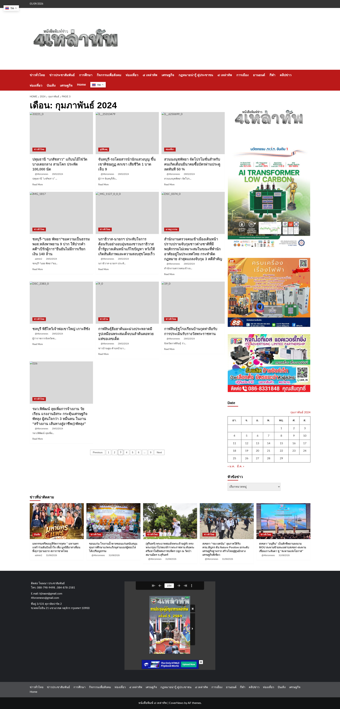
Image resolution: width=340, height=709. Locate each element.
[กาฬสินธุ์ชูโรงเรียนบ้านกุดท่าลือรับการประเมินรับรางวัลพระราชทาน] (193, 303)
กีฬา (272, 75)
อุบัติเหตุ (103, 149)
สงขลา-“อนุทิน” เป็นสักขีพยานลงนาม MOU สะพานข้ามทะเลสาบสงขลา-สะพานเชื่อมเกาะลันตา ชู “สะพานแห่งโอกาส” (282, 547)
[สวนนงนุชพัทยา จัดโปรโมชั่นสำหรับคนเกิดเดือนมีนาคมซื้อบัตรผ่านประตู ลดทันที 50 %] (193, 133)
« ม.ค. (231, 466)
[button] (308, 80)
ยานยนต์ (259, 75)
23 (294, 450)
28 (268, 458)
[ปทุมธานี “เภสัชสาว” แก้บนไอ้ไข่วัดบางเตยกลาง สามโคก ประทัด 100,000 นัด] (61, 133)
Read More (37, 185)
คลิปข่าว (285, 75)
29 (281, 458)
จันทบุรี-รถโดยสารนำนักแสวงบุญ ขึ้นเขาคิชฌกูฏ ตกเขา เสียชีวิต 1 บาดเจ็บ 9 (127, 164)
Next (159, 452)
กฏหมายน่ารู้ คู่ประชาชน (196, 75)
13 (257, 443)
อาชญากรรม (171, 229)
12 (246, 443)
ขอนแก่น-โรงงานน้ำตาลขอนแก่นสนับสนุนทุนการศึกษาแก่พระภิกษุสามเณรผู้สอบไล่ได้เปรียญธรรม (113, 547)
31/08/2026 (51, 555)
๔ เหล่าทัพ (150, 75)
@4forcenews (41, 174)
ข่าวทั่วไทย (37, 75)
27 (257, 458)
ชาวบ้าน (104, 319)
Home (81, 84)
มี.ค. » (240, 466)
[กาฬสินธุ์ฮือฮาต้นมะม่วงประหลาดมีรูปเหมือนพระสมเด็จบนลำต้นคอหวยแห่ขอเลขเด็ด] (127, 303)
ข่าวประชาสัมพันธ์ (62, 75)
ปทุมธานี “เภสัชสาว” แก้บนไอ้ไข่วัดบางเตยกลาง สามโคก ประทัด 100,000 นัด (59, 164)
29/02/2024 (57, 174)
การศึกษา (85, 75)
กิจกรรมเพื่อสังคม (109, 75)
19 (246, 450)
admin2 (38, 555)
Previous (98, 452)
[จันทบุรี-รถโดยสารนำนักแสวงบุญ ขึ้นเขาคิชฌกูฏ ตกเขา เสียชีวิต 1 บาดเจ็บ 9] (127, 133)
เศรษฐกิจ (168, 75)
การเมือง (242, 75)
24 (304, 450)
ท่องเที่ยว (132, 75)
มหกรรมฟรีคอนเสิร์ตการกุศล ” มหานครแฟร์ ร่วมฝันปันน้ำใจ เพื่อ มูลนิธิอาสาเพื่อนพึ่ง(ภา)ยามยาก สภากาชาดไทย (56, 547)
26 (246, 458)
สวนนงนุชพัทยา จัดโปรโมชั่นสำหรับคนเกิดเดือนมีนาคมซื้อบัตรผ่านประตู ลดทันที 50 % (192, 164)
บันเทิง (51, 85)
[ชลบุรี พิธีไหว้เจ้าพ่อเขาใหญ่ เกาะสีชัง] (61, 303)
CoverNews (176, 703)
